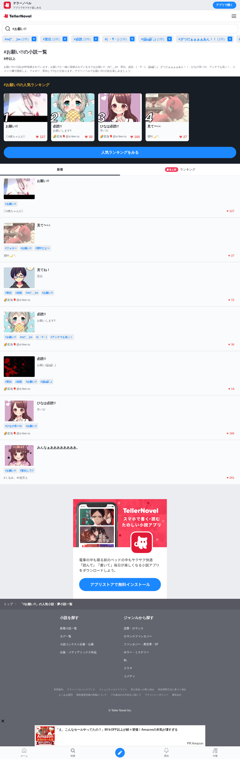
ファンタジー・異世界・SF (141, 644)
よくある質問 (66, 695)
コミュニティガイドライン (113, 689)
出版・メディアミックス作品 (78, 652)
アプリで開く (224, 5)
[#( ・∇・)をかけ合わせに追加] (133, 39)
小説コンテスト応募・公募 (77, 644)
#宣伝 (51, 39)
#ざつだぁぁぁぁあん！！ (201, 39)
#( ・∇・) (116, 39)
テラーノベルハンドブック (81, 689)
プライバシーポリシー (156, 695)
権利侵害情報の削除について (91, 695)
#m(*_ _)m (17, 39)
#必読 (82, 39)
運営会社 (176, 695)
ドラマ (128, 668)
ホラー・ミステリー (136, 652)
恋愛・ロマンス (133, 628)
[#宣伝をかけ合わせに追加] (66, 39)
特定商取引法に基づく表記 (172, 689)
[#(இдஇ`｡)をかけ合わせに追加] (170, 39)
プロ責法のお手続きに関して (126, 695)
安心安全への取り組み (142, 689)
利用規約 (58, 689)
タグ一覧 (65, 636)
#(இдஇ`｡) (152, 39)
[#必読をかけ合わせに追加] (97, 39)
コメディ (129, 676)
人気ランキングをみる (120, 152)
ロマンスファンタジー (138, 636)
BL (125, 660)
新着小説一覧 (68, 628)
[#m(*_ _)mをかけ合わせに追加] (35, 39)
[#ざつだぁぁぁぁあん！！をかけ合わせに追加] (231, 39)
